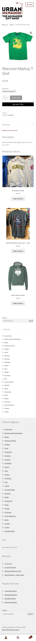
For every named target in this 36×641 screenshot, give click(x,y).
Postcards (7, 402)
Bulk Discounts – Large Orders (14, 575)
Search (4, 318)
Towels (6, 412)
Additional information (9, 130)
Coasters (7, 359)
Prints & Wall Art (9, 405)
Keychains (7, 375)
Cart (27, 636)
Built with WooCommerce (10, 630)
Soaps (7, 520)
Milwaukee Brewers (11, 595)
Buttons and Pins (9, 346)
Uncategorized (9, 531)
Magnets (7, 385)
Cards (6, 352)
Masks (6, 388)
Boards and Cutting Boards (12, 339)
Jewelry (6, 372)
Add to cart (16, 98)
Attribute (5, 88)
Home (6, 25)
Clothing (11, 25)
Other (6, 395)
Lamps (7, 486)
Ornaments (7, 392)
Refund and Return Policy (13, 571)
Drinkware (7, 362)
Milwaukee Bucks (10, 598)
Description (6, 125)
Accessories (7, 336)
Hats (5, 369)
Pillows (6, 398)
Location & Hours (10, 567)
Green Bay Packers (11, 591)
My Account (6, 637)
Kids (5, 379)
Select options (18, 199)
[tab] (18, 125)
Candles (6, 349)
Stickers (6, 408)
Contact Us (8, 564)
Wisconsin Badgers (11, 602)
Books (6, 342)
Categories (8, 452)
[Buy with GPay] (18, 104)
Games (6, 365)
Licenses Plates (9, 382)
